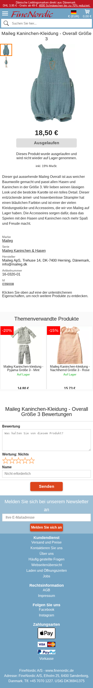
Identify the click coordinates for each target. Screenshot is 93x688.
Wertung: (15, 454)
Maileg (7, 240)
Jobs (46, 576)
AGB (46, 590)
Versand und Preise (46, 542)
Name (7, 467)
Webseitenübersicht (46, 565)
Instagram (46, 615)
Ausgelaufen (46, 143)
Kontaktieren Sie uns (46, 548)
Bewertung (11, 426)
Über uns (47, 553)
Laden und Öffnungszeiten (46, 570)
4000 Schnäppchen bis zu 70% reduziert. (64, 5)
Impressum (46, 596)
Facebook (46, 609)
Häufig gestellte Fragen (46, 559)
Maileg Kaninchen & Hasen (24, 250)
